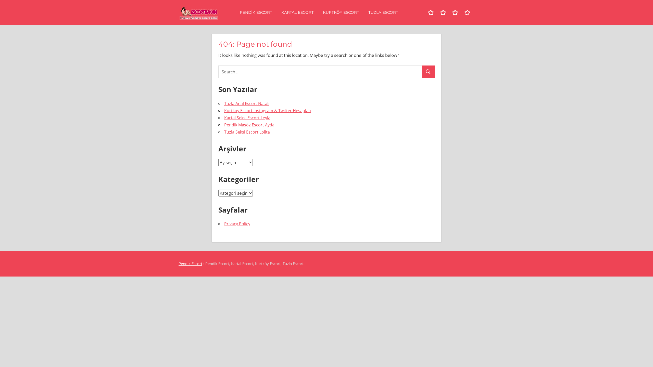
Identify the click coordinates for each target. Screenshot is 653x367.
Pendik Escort (256, 12)
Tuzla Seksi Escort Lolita (247, 132)
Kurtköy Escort (341, 12)
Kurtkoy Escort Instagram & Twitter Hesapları (267, 110)
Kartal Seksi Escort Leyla (247, 118)
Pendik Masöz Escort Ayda (249, 125)
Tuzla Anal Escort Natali (246, 103)
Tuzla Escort (383, 12)
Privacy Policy (237, 224)
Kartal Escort (297, 12)
